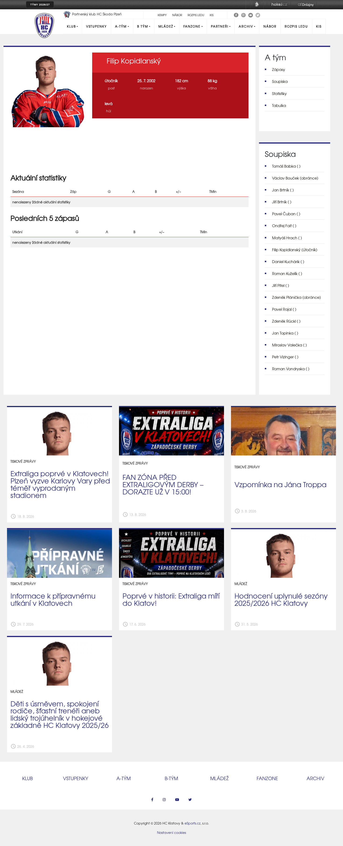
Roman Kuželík (287, 273)
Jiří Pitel (280, 285)
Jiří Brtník (281, 201)
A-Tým (121, 26)
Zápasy (278, 69)
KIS (212, 15)
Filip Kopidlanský (294, 249)
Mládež (165, 26)
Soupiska (280, 81)
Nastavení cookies (171, 832)
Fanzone (191, 26)
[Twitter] (258, 14)
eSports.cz (192, 823)
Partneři (219, 26)
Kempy (162, 15)
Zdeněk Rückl (286, 321)
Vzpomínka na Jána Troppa (280, 484)
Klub (71, 26)
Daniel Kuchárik (288, 261)
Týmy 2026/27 (40, 4)
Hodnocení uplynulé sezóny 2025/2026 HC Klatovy (281, 599)
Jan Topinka (285, 333)
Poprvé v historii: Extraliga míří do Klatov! (171, 599)
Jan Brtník (283, 190)
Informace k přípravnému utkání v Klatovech (52, 599)
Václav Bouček (295, 178)
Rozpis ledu (196, 15)
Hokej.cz (279, 4)
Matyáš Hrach (287, 237)
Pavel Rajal (284, 309)
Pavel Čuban (286, 213)
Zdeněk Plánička (296, 297)
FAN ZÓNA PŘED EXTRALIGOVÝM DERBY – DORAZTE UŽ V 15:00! (162, 484)
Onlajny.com (305, 4)
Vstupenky (96, 26)
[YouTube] (250, 14)
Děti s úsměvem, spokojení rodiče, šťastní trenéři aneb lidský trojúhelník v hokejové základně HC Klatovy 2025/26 (59, 714)
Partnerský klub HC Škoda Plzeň (96, 14)
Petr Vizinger (285, 357)
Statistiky (279, 93)
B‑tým (171, 778)
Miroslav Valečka (289, 345)
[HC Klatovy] (236, 14)
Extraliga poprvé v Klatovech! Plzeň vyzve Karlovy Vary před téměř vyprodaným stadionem (60, 484)
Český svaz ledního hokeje (257, 4)
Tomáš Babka (286, 166)
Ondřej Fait (284, 225)
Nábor (177, 15)
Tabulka (279, 105)
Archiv (246, 26)
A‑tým (123, 778)
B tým (142, 26)
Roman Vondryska (290, 368)
